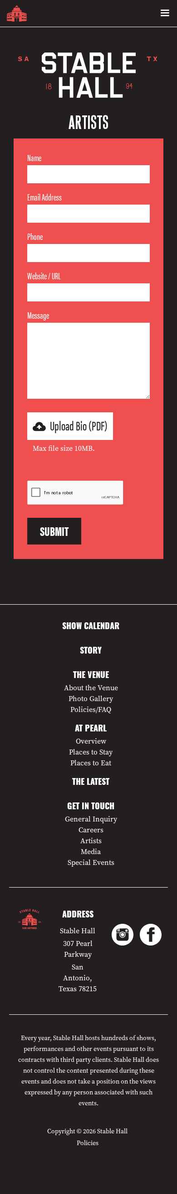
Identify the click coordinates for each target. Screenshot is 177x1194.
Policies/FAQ (90, 709)
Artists (91, 840)
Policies (87, 1143)
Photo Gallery (91, 698)
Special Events (91, 862)
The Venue (91, 676)
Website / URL (44, 275)
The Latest (90, 783)
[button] (164, 13)
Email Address (44, 196)
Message (38, 315)
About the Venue (91, 688)
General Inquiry (91, 819)
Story (91, 652)
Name (34, 157)
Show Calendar (90, 627)
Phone (35, 236)
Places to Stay (91, 752)
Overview (91, 741)
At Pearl (91, 730)
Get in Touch (90, 807)
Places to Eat (90, 763)
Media (91, 851)
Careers (91, 830)
